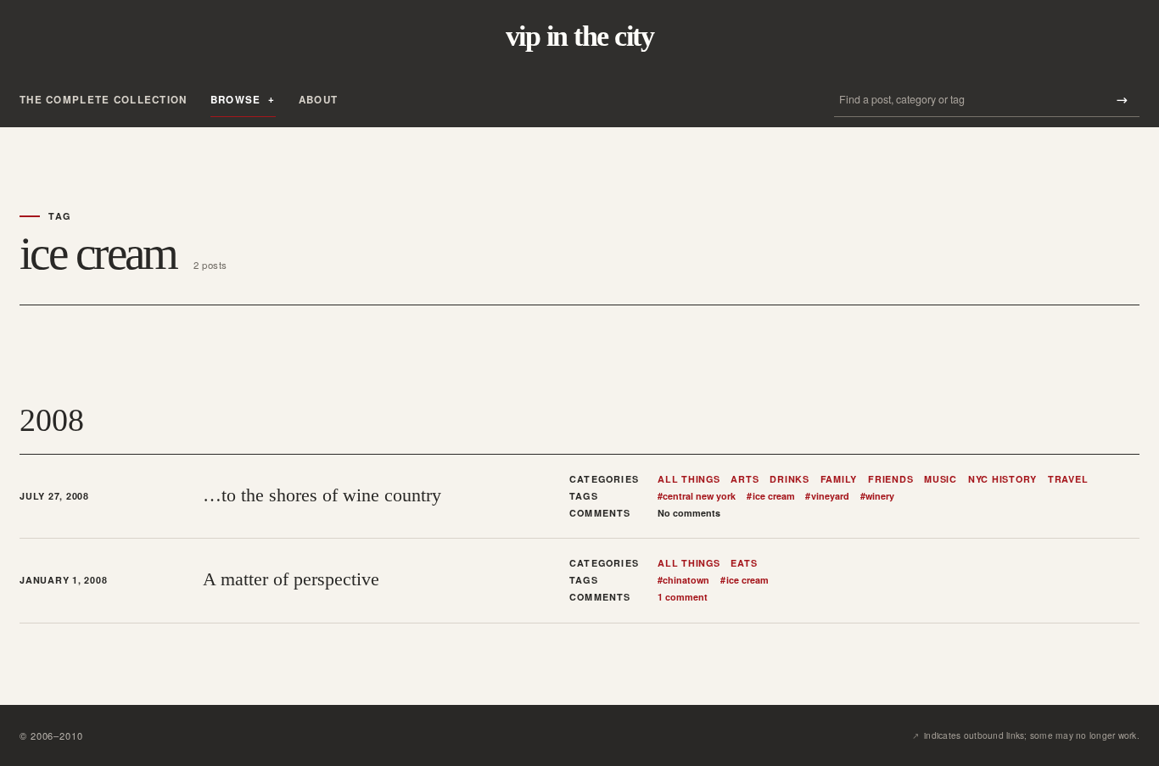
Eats (744, 563)
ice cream (770, 496)
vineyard (826, 496)
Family (839, 479)
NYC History (1002, 479)
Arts (745, 479)
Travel (1068, 479)
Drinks (789, 479)
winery (877, 496)
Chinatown (683, 580)
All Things (689, 479)
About (318, 99)
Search (1121, 99)
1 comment (683, 596)
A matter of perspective (291, 579)
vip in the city (579, 36)
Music (940, 479)
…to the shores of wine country (322, 495)
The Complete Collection (104, 99)
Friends (890, 479)
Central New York (697, 496)
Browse (235, 99)
